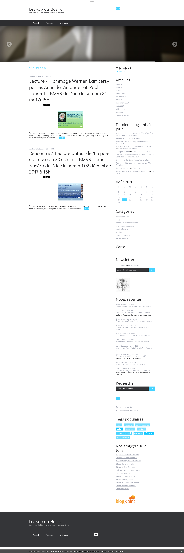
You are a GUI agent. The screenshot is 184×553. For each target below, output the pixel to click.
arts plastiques (123, 437)
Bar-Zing (136, 168)
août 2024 (120, 106)
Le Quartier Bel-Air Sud (128, 148)
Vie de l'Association (123, 238)
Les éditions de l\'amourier (126, 458)
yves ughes (129, 425)
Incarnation (136, 138)
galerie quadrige (142, 425)
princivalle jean (40, 138)
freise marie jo (71, 135)
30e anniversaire (122, 141)
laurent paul (51, 138)
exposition (130, 429)
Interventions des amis (90, 133)
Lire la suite (120, 71)
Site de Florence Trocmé (125, 476)
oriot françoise (84, 135)
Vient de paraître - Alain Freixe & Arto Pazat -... (134, 348)
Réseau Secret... (122, 138)
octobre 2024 (121, 100)
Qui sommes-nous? (123, 235)
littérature (138, 433)
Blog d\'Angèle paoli (124, 473)
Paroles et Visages (129, 135)
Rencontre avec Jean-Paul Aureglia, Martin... (133, 370)
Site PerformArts (122, 489)
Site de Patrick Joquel (124, 479)
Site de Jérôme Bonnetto (125, 467)
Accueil (36, 23)
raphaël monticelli (124, 433)
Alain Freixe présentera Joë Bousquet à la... (133, 342)
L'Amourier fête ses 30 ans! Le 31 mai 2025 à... (134, 306)
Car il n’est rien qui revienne (127, 155)
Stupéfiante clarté (123, 160)
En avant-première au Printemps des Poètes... (134, 321)
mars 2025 (120, 87)
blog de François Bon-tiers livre (128, 461)
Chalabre (119, 165)
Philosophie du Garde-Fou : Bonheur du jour (135, 156)
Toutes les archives (122, 116)
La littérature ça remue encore (128, 470)
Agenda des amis (122, 217)
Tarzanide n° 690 (122, 168)
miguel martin (96, 135)
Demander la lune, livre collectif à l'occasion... (133, 313)
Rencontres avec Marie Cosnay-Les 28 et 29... (133, 356)
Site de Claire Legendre (125, 464)
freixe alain (60, 135)
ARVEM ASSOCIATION (141, 152)
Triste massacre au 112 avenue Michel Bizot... (134, 146)
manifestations (83, 206)
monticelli (141, 429)
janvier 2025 (121, 94)
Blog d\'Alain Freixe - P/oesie (127, 454)
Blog (118, 220)
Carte (120, 246)
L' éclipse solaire (122, 152)
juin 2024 (119, 112)
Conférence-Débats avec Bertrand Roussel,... (133, 335)
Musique (119, 232)
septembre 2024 (122, 103)
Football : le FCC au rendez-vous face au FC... (133, 163)
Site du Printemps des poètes (127, 482)
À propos (64, 23)
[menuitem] (35, 23)
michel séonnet (63, 208)
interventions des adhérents (69, 133)
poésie (119, 429)
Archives (49, 23)
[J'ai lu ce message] (182, 551)
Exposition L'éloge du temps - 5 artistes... (132, 364)
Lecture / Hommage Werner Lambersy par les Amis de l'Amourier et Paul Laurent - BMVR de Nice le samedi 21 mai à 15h (69, 90)
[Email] (118, 8)
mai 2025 (119, 84)
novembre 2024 (122, 97)
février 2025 (120, 90)
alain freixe (149, 433)
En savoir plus (120, 551)
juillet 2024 (120, 109)
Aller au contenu (7, 3)
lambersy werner (48, 135)
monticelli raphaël (36, 208)
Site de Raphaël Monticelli (126, 485)
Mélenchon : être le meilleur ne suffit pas (132, 171)
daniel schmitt (75, 208)
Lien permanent (38, 133)
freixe (119, 425)
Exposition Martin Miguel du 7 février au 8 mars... (133, 328)
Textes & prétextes (141, 160)
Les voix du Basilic (45, 9)
